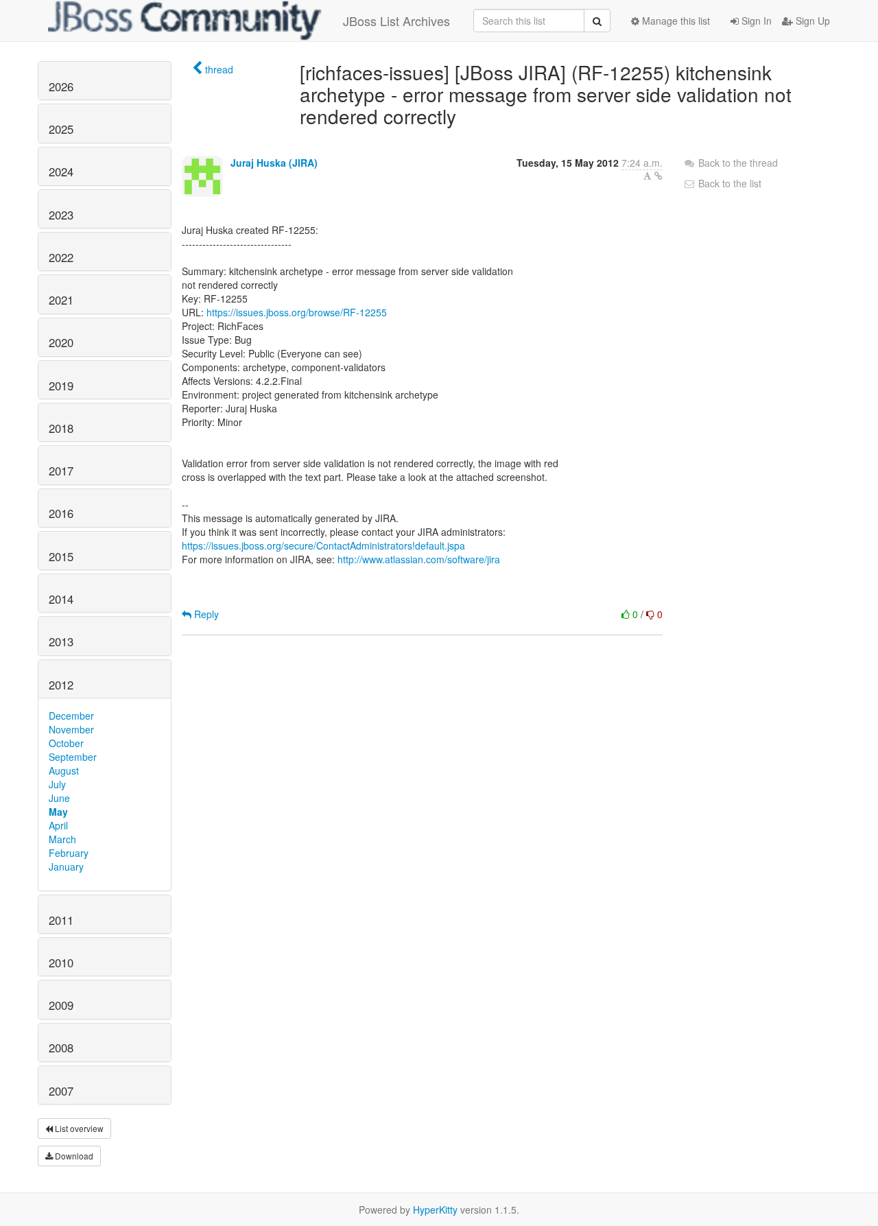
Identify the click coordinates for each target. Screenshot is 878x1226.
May (58, 811)
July (57, 784)
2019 (61, 385)
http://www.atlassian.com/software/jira (418, 559)
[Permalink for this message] (658, 175)
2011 (61, 920)
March (62, 839)
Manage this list (674, 20)
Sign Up (811, 20)
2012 (61, 684)
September (73, 757)
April (58, 825)
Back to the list (728, 183)
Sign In (755, 20)
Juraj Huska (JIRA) (274, 162)
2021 (61, 300)
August (64, 770)
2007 (61, 1091)
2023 (61, 215)
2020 (61, 342)
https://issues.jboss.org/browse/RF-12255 (296, 312)
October (66, 743)
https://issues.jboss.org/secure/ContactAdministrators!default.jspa (323, 545)
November (71, 729)
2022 (61, 257)
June (59, 798)
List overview (78, 1128)
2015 (61, 556)
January (66, 866)
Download (73, 1156)
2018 (61, 428)
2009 (61, 1005)
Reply (205, 614)
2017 (61, 470)
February (68, 853)
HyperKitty (435, 1209)
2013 (61, 641)
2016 (61, 513)
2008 (61, 1047)
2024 (61, 171)
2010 (61, 962)
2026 (61, 86)
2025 (61, 129)
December (71, 715)
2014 (61, 599)
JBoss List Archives (396, 21)
